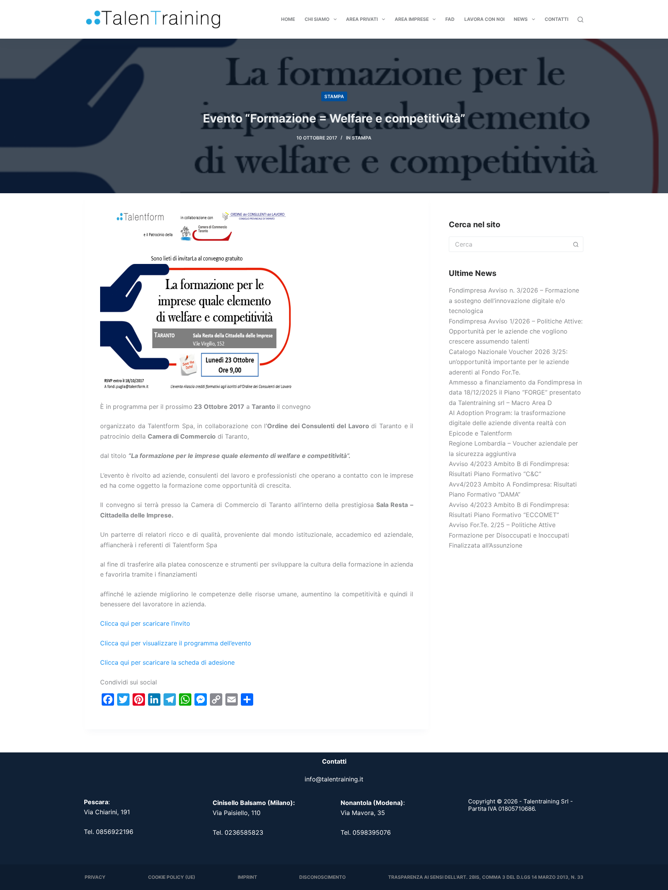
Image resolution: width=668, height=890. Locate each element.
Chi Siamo (317, 19)
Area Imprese (412, 19)
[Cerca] (580, 19)
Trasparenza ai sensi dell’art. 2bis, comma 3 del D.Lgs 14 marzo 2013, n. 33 (485, 877)
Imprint (247, 877)
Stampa (334, 96)
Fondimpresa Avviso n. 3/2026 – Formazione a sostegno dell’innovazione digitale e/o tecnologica (514, 300)
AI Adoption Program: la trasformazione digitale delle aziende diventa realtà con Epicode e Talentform (507, 423)
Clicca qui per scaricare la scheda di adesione (167, 662)
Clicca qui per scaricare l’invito (145, 623)
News (521, 19)
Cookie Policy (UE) (171, 877)
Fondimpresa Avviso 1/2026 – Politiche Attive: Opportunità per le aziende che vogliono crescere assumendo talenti (516, 331)
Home (288, 19)
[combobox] (508, 244)
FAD (450, 19)
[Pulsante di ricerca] (575, 244)
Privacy (95, 877)
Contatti (556, 19)
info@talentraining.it (334, 779)
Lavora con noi (484, 19)
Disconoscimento (322, 877)
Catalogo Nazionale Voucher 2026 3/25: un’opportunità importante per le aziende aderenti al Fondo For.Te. (509, 362)
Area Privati (362, 19)
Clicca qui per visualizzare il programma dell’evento (175, 643)
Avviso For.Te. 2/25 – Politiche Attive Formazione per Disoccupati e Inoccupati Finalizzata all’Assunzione (509, 535)
